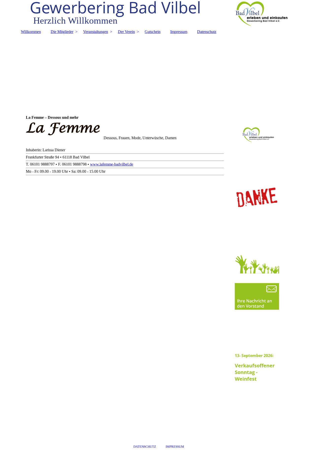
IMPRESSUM (175, 446)
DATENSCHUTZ (144, 446)
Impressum (178, 32)
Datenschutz (206, 32)
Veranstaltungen (95, 32)
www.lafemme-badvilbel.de (111, 164)
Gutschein (152, 32)
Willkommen (31, 32)
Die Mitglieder (62, 32)
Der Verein (126, 32)
